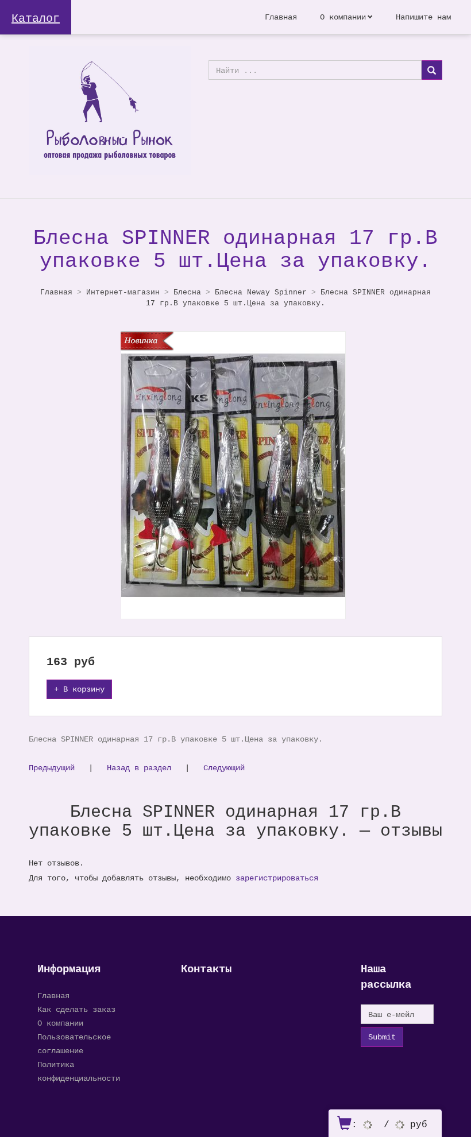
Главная (281, 17)
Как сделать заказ (76, 1009)
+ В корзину (79, 689)
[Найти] (431, 70)
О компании (343, 17)
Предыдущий (52, 768)
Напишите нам (423, 17)
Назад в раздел (139, 768)
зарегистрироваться (276, 878)
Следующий (224, 768)
